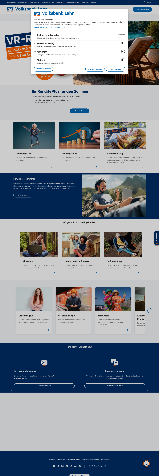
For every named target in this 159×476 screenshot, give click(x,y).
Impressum (58, 27)
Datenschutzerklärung (42, 27)
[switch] (123, 43)
